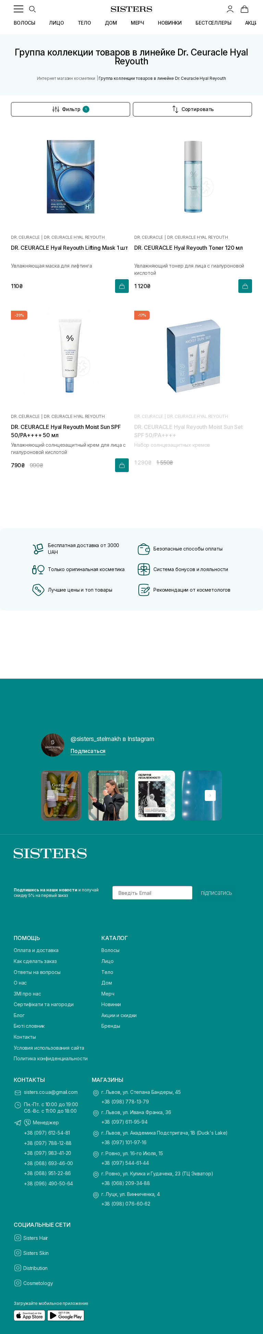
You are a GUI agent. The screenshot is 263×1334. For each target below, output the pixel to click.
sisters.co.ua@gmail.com (51, 1092)
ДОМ (111, 23)
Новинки (111, 1004)
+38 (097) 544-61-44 (125, 1163)
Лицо (107, 961)
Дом (106, 983)
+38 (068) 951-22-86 (47, 1173)
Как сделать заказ (35, 961)
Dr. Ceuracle (25, 237)
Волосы (110, 950)
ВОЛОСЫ (24, 23)
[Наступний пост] (210, 795)
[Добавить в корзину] (122, 286)
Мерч (107, 994)
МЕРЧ (137, 23)
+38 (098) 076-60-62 (125, 1204)
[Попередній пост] (52, 795)
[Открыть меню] (18, 9)
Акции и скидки (119, 1015)
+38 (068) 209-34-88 (125, 1183)
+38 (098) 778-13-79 (125, 1101)
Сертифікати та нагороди (44, 1004)
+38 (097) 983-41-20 (47, 1153)
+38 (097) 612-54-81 (47, 1133)
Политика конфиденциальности (51, 1058)
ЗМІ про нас (27, 994)
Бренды (110, 1026)
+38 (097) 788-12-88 (48, 1143)
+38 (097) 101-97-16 (124, 1142)
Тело (107, 972)
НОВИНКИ (170, 23)
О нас (20, 983)
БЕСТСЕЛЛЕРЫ (213, 23)
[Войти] (230, 9)
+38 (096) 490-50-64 (48, 1183)
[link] (244, 9)
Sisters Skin (36, 1253)
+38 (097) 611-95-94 (124, 1122)
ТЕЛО (84, 23)
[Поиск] (32, 9)
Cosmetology (38, 1283)
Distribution (35, 1268)
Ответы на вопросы (37, 972)
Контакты (25, 1037)
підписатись (216, 892)
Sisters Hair (35, 1238)
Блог (19, 1015)
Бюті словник (29, 1026)
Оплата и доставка (36, 950)
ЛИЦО (56, 23)
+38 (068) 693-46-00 (48, 1163)
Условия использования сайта (49, 1048)
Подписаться (88, 751)
